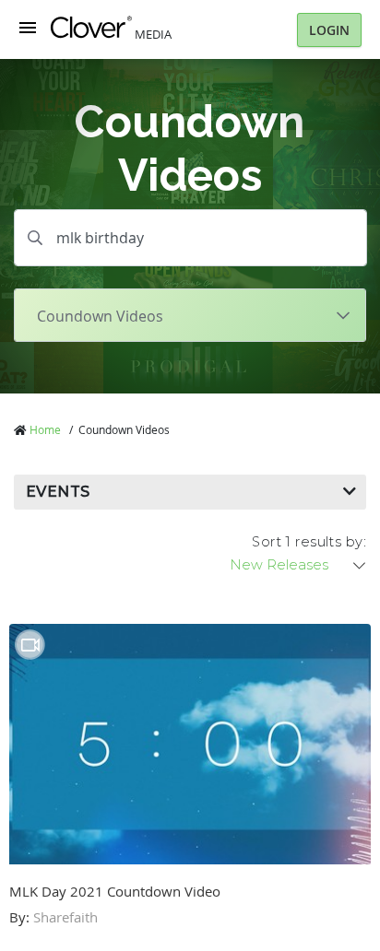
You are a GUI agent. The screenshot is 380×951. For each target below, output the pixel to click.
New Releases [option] (279, 565)
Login (329, 30)
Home (45, 429)
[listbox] (299, 565)
